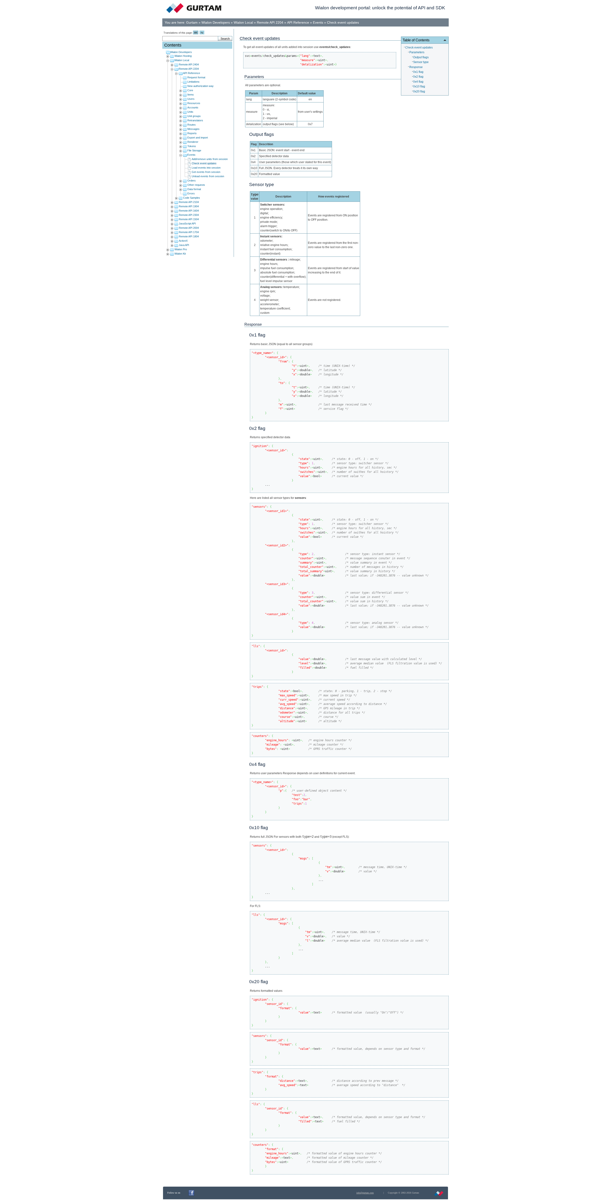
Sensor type (421, 62)
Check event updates (343, 22)
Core (190, 90)
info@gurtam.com (365, 1192)
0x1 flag (418, 72)
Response (416, 67)
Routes (191, 124)
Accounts (192, 107)
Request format (196, 77)
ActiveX (183, 240)
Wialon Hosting (183, 55)
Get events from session (206, 172)
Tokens (191, 146)
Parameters (416, 52)
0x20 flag (419, 91)
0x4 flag (418, 81)
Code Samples (191, 197)
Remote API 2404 (189, 64)
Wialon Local (243, 22)
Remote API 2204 (270, 22)
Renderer (192, 141)
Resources (193, 103)
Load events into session (206, 167)
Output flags (421, 57)
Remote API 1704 (189, 232)
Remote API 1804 (189, 236)
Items (190, 94)
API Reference (298, 22)
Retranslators (195, 120)
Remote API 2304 (189, 214)
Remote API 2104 (189, 202)
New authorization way (200, 86)
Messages (193, 129)
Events (318, 22)
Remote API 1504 (189, 219)
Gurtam (192, 22)
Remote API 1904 (189, 206)
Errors (191, 193)
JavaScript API (187, 223)
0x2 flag (418, 76)
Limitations (193, 81)
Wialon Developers (215, 22)
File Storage (194, 150)
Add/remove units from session (210, 159)
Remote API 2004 (189, 227)
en (195, 32)
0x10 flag (419, 86)
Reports (192, 133)
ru (202, 32)
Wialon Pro (180, 249)
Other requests (196, 184)
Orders (191, 180)
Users (191, 98)
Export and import (197, 137)
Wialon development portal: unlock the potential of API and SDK (380, 7)
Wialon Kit (180, 253)
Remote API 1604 (189, 210)
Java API (184, 245)
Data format (194, 189)
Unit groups (194, 116)
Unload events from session (208, 176)
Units (190, 111)
